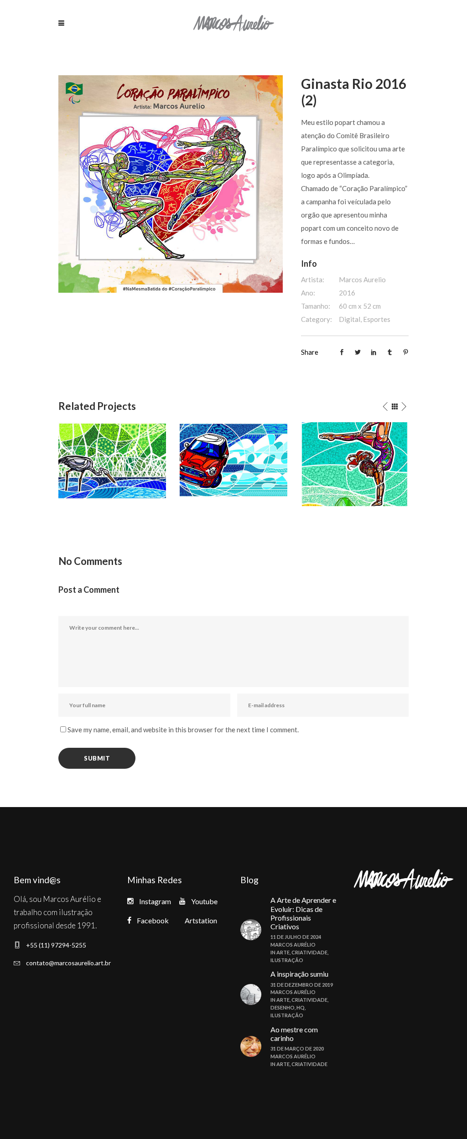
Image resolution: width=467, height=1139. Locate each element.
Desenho (282, 1007)
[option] (112, 460)
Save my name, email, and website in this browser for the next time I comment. (183, 729)
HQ (300, 1007)
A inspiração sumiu (299, 973)
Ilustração (286, 960)
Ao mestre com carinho (294, 1033)
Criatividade (309, 952)
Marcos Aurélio (293, 944)
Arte (283, 952)
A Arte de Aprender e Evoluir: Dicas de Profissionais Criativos (303, 913)
